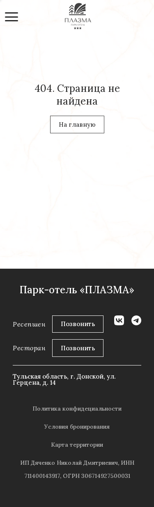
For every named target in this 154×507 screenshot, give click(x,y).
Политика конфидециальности (77, 408)
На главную (77, 124)
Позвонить (78, 324)
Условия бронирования (77, 426)
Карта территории (77, 444)
